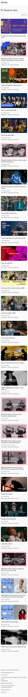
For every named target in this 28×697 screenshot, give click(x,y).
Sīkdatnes (3, 692)
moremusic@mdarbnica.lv (7, 672)
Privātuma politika (5, 689)
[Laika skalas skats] (25, 14)
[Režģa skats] (22, 14)
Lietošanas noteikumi (6, 687)
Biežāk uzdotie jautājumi (7, 683)
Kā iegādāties (4, 680)
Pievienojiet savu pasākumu (7, 685)
